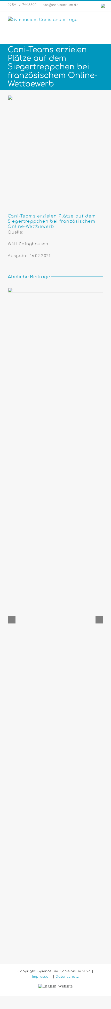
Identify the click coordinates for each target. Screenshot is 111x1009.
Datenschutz (67, 976)
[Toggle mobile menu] (101, 19)
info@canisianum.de (60, 5)
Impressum (42, 976)
